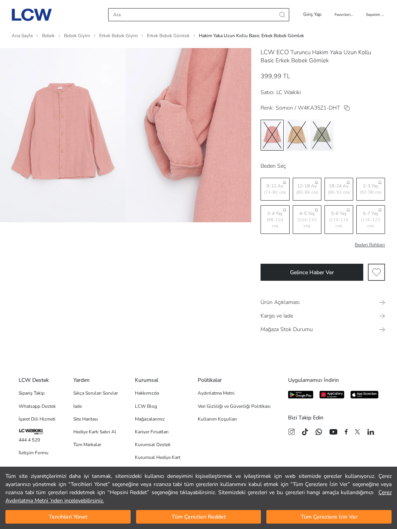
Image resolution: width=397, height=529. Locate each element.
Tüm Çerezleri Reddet (199, 516)
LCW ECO (275, 52)
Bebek (48, 36)
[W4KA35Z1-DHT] (346, 108)
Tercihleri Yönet (68, 516)
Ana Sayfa (22, 36)
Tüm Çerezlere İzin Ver (329, 516)
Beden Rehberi (370, 245)
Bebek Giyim (77, 36)
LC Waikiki (288, 92)
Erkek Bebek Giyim (118, 36)
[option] (272, 135)
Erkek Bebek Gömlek (168, 36)
